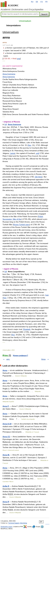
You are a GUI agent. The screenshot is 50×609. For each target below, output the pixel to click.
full (5, 124)
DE (37, 2)
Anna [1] (6, 437)
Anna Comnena (9, 74)
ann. (8, 359)
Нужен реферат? (20, 355)
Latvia (12, 153)
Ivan (47, 295)
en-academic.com (10, 4)
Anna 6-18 (7, 424)
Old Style (38, 177)
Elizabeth (27, 329)
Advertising (23, 523)
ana (18, 59)
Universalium (25, 21)
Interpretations (13, 25)
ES (42, 2)
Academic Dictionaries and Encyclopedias (22, 9)
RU (32, 2)
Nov (29, 145)
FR (46, 2)
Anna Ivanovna (9, 77)
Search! (44, 14)
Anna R (6, 502)
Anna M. (6, 455)
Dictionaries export (6, 526)
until (37, 153)
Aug (4, 298)
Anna (43, 359)
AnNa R (6, 486)
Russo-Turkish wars (21, 224)
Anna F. (6, 406)
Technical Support (13, 523)
